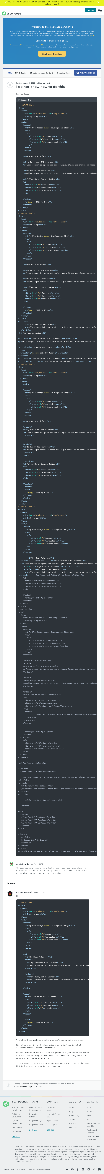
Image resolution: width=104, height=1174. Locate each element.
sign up (32, 1086)
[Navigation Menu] (100, 10)
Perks (89, 1115)
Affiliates (90, 1111)
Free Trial (90, 10)
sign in (23, 1086)
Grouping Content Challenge (69, 73)
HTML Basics (21, 73)
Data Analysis (17, 1127)
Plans (89, 1107)
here (92, 35)
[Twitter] (67, 1169)
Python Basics (52, 1121)
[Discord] (99, 1169)
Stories (72, 1119)
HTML (9, 73)
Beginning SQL (35, 1121)
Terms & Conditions (10, 1169)
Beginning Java (36, 1125)
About (71, 1107)
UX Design (16, 1131)
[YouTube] (72, 1169)
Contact (72, 1123)
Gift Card (73, 1127)
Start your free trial (52, 54)
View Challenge (87, 73)
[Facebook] (78, 1169)
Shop (89, 1119)
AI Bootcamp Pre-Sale (17, 2)
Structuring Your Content (41, 73)
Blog (71, 1111)
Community (74, 1115)
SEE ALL (16, 1137)
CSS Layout (51, 1125)
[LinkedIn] (83, 1169)
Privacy (24, 1169)
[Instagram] (88, 1169)
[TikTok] (94, 1169)
